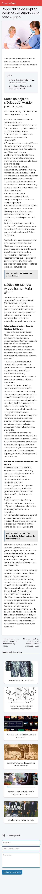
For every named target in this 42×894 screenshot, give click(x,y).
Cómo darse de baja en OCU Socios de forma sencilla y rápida (11, 642)
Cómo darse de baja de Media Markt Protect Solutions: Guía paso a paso (31, 642)
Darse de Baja (9, 3)
